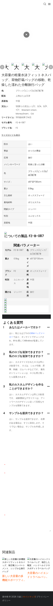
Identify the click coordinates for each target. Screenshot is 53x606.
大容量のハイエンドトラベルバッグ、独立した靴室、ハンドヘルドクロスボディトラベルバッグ (37, 575)
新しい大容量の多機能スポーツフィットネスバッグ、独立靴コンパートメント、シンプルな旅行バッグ (12, 578)
